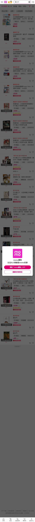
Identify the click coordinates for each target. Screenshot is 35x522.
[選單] (2, 2)
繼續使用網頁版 (17, 272)
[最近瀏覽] (33, 2)
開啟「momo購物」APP (17, 267)
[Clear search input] (29, 2)
